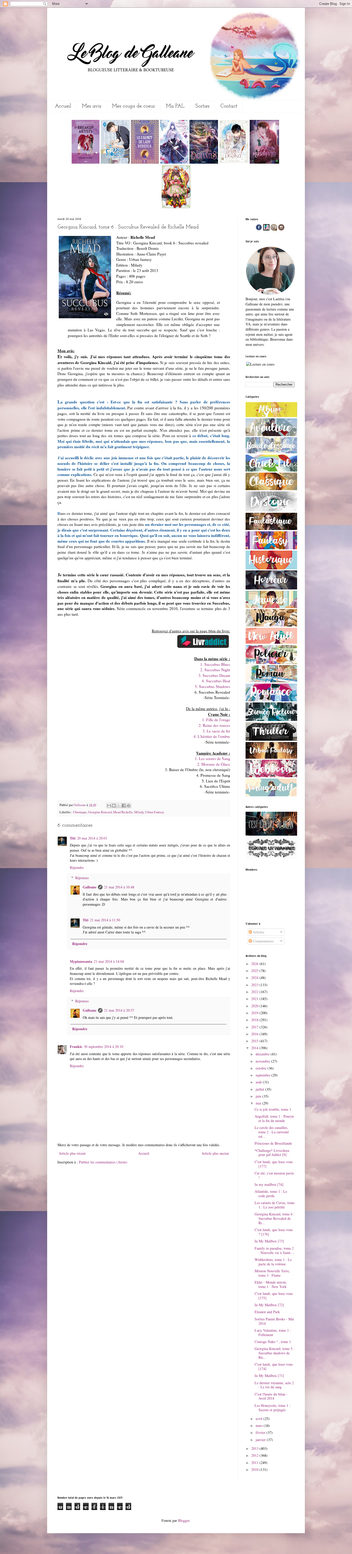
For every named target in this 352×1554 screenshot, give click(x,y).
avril (259, 1418)
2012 (255, 1455)
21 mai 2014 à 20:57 (119, 1010)
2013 (255, 1448)
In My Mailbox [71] (269, 1375)
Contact (228, 106)
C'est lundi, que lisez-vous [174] (274, 1366)
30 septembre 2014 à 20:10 (103, 1046)
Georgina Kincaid (100, 812)
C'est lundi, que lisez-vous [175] (274, 1295)
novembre (263, 1061)
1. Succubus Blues (215, 664)
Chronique (80, 812)
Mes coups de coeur (133, 106)
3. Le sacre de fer (216, 731)
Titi (73, 838)
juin (259, 1096)
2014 (255, 1047)
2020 (255, 1005)
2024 (255, 977)
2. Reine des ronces (214, 725)
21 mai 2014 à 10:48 (119, 887)
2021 (255, 998)
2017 (255, 1027)
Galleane (80, 805)
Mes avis (91, 106)
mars (260, 1425)
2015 (255, 1040)
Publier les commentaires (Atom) (103, 1162)
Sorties (202, 106)
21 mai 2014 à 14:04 (109, 961)
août (259, 1082)
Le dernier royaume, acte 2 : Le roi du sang (274, 1385)
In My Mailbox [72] (269, 1304)
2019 (255, 1012)
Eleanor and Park (267, 1311)
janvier (261, 1439)
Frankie (76, 1046)
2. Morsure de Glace (213, 764)
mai (259, 1103)
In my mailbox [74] (269, 1184)
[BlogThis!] (113, 805)
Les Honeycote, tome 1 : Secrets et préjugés (272, 1407)
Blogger (183, 1520)
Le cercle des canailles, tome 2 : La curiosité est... (272, 1132)
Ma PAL (175, 106)
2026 (255, 963)
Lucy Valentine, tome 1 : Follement (273, 1332)
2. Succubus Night (215, 669)
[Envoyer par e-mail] (109, 805)
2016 (255, 1033)
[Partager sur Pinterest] (128, 805)
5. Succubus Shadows (212, 686)
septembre (263, 1075)
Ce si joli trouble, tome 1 (273, 1109)
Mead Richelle (123, 812)
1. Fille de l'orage (216, 719)
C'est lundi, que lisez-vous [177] (274, 1164)
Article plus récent (72, 1153)
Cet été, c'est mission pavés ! (274, 1175)
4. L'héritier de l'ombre (212, 736)
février (261, 1432)
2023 (255, 984)
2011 (255, 1462)
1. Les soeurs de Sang (212, 758)
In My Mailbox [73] (269, 1241)
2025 (255, 970)
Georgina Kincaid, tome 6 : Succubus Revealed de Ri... (275, 1218)
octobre (261, 1068)
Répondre (77, 867)
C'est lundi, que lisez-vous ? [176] (274, 1232)
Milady (139, 812)
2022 (255, 991)
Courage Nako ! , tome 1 (273, 1341)
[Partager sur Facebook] (123, 805)
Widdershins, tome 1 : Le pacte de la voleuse (273, 1261)
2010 (255, 1469)
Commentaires (263, 941)
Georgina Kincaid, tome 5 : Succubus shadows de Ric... (275, 1353)
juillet (260, 1089)
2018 (255, 1019)
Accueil (63, 106)
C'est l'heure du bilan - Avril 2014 (271, 1396)
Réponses (82, 877)
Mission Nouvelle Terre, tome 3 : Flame (272, 1273)
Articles (258, 932)
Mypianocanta (81, 961)
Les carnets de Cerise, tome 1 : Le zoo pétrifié (275, 1204)
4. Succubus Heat (216, 680)
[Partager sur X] (118, 805)
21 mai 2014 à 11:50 (105, 919)
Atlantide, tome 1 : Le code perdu (271, 1193)
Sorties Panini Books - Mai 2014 (274, 1321)
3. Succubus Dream (214, 675)
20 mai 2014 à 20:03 (92, 838)
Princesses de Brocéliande (273, 1143)
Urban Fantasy (154, 812)
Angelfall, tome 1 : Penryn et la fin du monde (274, 1118)
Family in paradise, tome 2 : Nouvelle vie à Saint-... (275, 1250)
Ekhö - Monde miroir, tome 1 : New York (271, 1284)
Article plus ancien (215, 1153)
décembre (263, 1054)
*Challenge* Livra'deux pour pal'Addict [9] (272, 1152)
